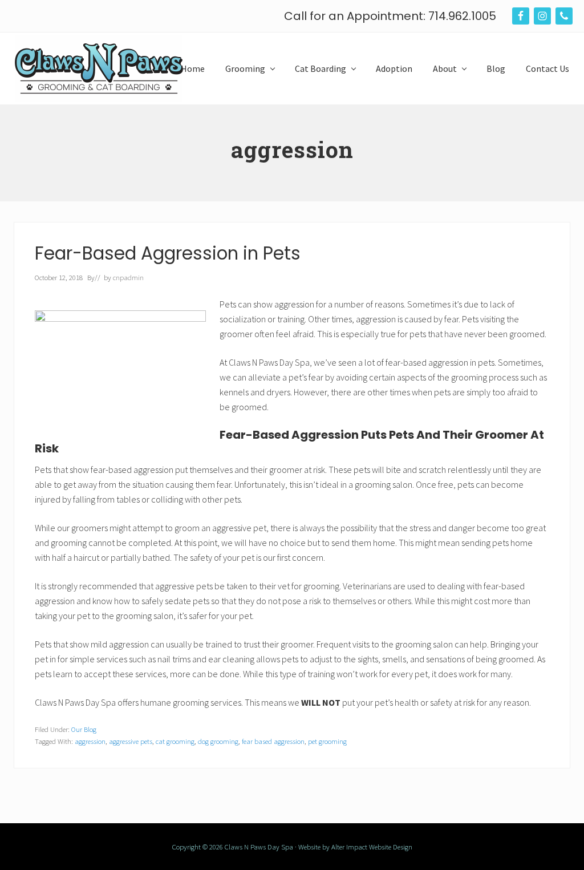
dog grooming (218, 741)
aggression (90, 741)
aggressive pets (130, 741)
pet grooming (327, 741)
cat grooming (175, 741)
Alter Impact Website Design (371, 846)
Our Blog (83, 729)
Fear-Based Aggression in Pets (168, 253)
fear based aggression (273, 741)
